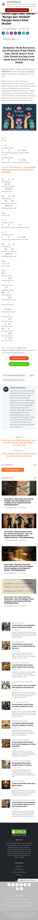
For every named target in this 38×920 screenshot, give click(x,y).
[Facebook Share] (3, 33)
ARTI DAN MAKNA (17, 721)
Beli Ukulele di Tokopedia (19, 364)
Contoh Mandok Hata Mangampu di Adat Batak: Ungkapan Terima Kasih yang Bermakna (23, 804)
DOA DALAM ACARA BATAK (23, 761)
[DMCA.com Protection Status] (19, 833)
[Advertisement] (19, 901)
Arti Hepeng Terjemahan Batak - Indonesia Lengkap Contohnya (23, 724)
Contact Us (19, 875)
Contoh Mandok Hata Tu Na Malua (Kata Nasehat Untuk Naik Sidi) (24, 686)
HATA (13, 623)
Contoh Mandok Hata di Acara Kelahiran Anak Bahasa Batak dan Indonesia (23, 646)
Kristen (14, 781)
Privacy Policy (19, 869)
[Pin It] (11, 33)
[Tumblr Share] (19, 33)
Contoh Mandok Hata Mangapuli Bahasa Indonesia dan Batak (23, 626)
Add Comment (14, 470)
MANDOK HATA (20, 623)
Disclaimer (19, 866)
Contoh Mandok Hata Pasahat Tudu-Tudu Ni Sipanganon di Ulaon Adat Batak (24, 744)
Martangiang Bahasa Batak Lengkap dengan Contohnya (22, 764)
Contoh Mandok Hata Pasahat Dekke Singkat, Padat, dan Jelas (23, 666)
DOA (13, 761)
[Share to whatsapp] (23, 33)
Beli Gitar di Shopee (19, 358)
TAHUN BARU (20, 781)
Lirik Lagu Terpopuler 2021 (13, 380)
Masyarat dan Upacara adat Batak (25, 800)
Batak (13, 663)
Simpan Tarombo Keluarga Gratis (17, 10)
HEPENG (25, 721)
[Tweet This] (7, 33)
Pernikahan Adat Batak (22, 740)
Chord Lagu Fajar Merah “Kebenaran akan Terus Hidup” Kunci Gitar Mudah (19, 169)
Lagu (31, 375)
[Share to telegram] (27, 33)
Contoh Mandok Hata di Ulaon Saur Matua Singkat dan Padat (22, 705)
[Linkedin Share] (15, 33)
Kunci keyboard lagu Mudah (14, 375)
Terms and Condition (19, 872)
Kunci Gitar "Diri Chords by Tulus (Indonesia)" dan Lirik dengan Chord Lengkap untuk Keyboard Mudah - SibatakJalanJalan (19, 600)
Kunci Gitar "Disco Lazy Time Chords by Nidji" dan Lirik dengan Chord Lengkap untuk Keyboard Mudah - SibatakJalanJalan (18, 502)
